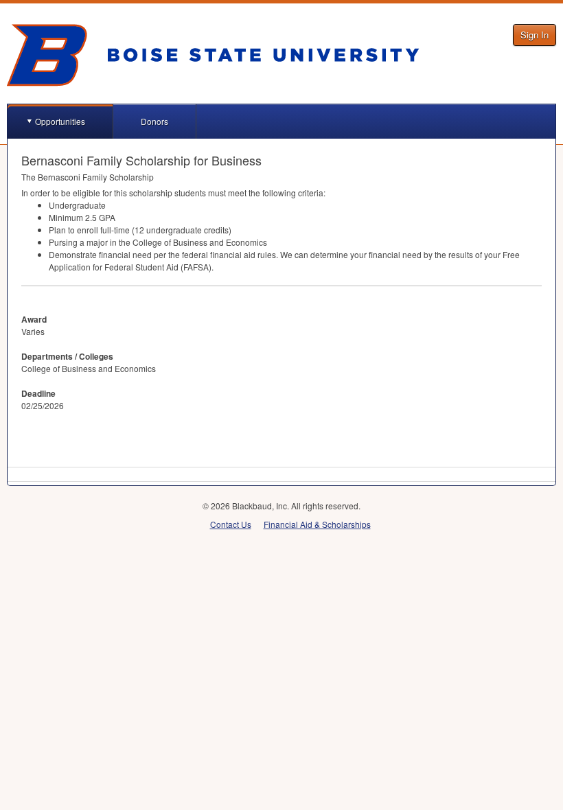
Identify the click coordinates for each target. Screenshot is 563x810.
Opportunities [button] (60, 121)
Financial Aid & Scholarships (317, 524)
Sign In (534, 34)
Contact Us (230, 524)
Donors (154, 121)
